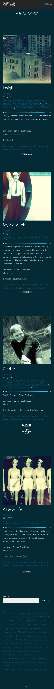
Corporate (23, 237)
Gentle (9, 368)
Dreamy (48, 625)
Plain (43, 385)
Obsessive (13, 651)
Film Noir (28, 103)
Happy (40, 237)
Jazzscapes (45, 104)
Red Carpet (43, 655)
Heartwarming (25, 383)
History (6, 635)
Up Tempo (35, 523)
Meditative (13, 643)
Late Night (16, 106)
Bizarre (47, 613)
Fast (15, 632)
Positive (39, 651)
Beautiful (19, 380)
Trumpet (44, 107)
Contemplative (16, 617)
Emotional (25, 382)
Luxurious (38, 639)
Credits (46, 616)
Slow (17, 107)
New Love (42, 647)
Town (38, 107)
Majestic (45, 640)
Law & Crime (25, 639)
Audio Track (7, 100)
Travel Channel (25, 386)
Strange (9, 665)
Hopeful (12, 636)
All (20, 100)
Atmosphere (27, 100)
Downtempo (8, 103)
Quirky (25, 654)
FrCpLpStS (7, 93)
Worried (45, 670)
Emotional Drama (36, 382)
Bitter (35, 613)
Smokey (23, 107)
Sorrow (45, 662)
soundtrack (30, 107)
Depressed (5, 625)
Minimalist (21, 644)
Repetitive (16, 658)
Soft (4, 386)
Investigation (23, 104)
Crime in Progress (8, 621)
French (43, 103)
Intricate (6, 640)
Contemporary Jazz (34, 101)
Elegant (13, 628)
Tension (25, 666)
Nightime (35, 106)
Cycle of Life (15, 404)
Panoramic (22, 385)
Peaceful (37, 385)
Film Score (36, 103)
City (24, 101)
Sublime (15, 666)
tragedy (35, 666)
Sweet (19, 666)
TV (18, 669)
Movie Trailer (37, 644)
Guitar (14, 104)
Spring (16, 386)
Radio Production (34, 655)
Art (17, 237)
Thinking (30, 666)
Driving (35, 237)
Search (6, 596)
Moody (23, 106)
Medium (14, 385)
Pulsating (18, 655)
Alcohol (16, 100)
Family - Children (8, 632)
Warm (34, 386)
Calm (9, 616)
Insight (9, 87)
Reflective (17, 238)
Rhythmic (24, 658)
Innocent (35, 636)
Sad (49, 658)
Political (34, 651)
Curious (17, 621)
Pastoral (30, 385)
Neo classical (30, 647)
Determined (13, 625)
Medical (5, 644)
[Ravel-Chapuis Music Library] (9, 4)
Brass (20, 101)
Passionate (20, 651)
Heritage (46, 632)
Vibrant (29, 669)
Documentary (8, 382)
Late (9, 106)
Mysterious (8, 647)
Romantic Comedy (42, 658)
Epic (31, 629)
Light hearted (43, 383)
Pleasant (6, 523)
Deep (45, 101)
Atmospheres (38, 100)
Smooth (25, 662)
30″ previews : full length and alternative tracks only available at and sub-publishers (26, 286)
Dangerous (29, 621)
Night (29, 106)
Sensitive (15, 662)
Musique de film (17, 134)
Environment (8, 383)
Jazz (30, 104)
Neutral (36, 647)
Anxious (11, 613)
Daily (29, 237)
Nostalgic (5, 651)
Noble (47, 647)
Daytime (41, 380)
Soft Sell (10, 386)
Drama (15, 103)
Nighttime (43, 106)
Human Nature (16, 272)
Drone (21, 103)
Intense (47, 636)
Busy (4, 617)
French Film (7, 104)
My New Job (14, 224)
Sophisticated (37, 662)
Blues (15, 101)
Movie (28, 643)
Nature (21, 647)
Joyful (9, 238)
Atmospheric (8, 101)
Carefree (33, 380)
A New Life (12, 509)
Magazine (6, 385)
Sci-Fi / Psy (6, 662)
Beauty (26, 380)
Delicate (42, 620)
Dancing (22, 621)
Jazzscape (36, 104)
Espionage (37, 629)
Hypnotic (27, 635)
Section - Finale (8, 107)
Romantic (13, 523)
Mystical (16, 647)
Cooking (19, 521)
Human (34, 383)
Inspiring (41, 636)
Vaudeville (22, 670)
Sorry (4, 666)
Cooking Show (28, 521)
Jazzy (5, 106)
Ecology (17, 382)
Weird (41, 670)
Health (16, 383)
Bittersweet (41, 613)
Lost (32, 640)
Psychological (8, 654)
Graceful (40, 632)
